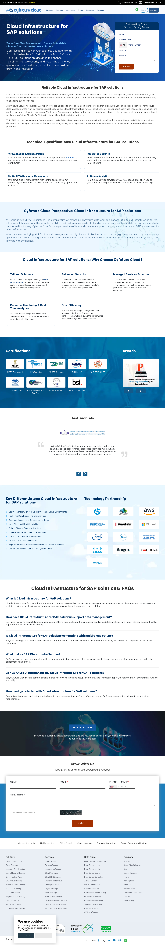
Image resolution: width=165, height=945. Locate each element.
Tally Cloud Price (12, 900)
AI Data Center (90, 881)
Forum (126, 877)
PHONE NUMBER (119, 782)
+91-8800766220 (129, 2)
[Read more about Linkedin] (109, 940)
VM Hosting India (26, 843)
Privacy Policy (129, 889)
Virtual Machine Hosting (15, 873)
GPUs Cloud (66, 843)
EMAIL (64, 782)
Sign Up (127, 861)
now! (31, 3)
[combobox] (123, 45)
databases (71, 157)
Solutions (59, 10)
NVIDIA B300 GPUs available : (16, 3)
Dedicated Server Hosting (95, 893)
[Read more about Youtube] (114, 940)
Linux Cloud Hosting (14, 881)
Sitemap (127, 885)
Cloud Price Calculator (133, 865)
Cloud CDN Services (53, 877)
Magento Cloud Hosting (15, 896)
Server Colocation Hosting (134, 843)
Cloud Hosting (84, 843)
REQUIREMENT (18, 794)
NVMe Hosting (47, 843)
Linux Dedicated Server (15, 908)
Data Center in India (92, 865)
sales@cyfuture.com (152, 2)
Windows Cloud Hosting (15, 885)
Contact (127, 896)
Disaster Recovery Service (56, 900)
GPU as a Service (91, 912)
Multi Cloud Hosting (13, 889)
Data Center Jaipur (92, 873)
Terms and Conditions (133, 893)
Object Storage (51, 889)
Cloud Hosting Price (14, 877)
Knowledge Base (130, 873)
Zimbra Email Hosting (93, 904)
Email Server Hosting (92, 896)
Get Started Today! (83, 727)
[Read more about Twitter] (103, 940)
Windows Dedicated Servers (56, 908)
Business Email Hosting (93, 900)
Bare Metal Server (91, 908)
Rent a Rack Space (14, 904)
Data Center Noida (106, 843)
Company (100, 10)
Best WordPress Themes (55, 904)
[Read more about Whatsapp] (126, 940)
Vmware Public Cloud (53, 881)
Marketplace (70, 10)
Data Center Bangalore (93, 877)
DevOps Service (51, 865)
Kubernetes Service (53, 869)
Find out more (43, 936)
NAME (13, 782)
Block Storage (51, 893)
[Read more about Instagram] (119, 940)
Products (49, 10)
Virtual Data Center (92, 885)
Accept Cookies (26, 936)
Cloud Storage (12, 865)
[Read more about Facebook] (99, 940)
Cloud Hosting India (14, 861)
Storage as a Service (53, 885)
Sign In (143, 10)
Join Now (153, 10)
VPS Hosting (129, 900)
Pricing (80, 10)
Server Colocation (91, 889)
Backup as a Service (53, 896)
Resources (90, 10)
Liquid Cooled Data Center (95, 861)
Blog (125, 869)
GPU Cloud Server (13, 893)
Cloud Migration (51, 873)
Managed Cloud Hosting (15, 869)
